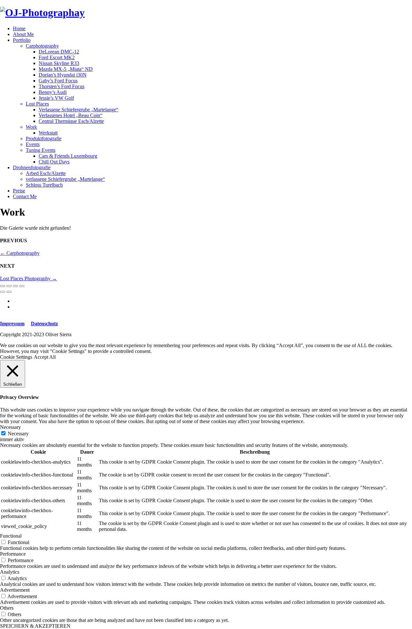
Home (19, 28)
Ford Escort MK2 (57, 57)
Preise (19, 190)
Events (33, 144)
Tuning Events (40, 150)
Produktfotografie (43, 138)
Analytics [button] (9, 572)
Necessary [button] (10, 427)
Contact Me (25, 196)
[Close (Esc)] (2, 286)
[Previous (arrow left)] (2, 292)
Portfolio (22, 40)
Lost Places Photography (28, 278)
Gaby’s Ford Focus (58, 80)
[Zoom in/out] (21, 286)
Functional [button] (11, 536)
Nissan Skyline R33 (59, 63)
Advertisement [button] (15, 590)
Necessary (18, 433)
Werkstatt (48, 132)
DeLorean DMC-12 (59, 51)
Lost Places (37, 103)
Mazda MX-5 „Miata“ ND (66, 69)
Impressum (12, 323)
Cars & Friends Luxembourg (68, 156)
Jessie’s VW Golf (56, 98)
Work (31, 127)
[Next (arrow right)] (9, 292)
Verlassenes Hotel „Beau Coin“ (70, 115)
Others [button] (7, 608)
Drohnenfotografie (32, 167)
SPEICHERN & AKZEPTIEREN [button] (35, 626)
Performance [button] (13, 554)
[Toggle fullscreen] (15, 286)
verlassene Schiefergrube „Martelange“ (65, 179)
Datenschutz (44, 323)
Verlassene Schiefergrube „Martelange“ (78, 109)
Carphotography (42, 46)
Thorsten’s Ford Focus (61, 86)
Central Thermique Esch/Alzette (71, 121)
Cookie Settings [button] (16, 357)
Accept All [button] (45, 357)
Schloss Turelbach (44, 185)
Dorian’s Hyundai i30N (63, 75)
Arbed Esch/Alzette (46, 173)
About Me (23, 34)
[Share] (9, 286)
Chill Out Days (54, 161)
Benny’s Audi (53, 92)
